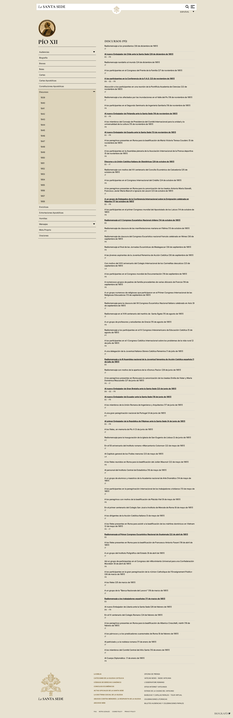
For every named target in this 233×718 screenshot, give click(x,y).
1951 (42, 163)
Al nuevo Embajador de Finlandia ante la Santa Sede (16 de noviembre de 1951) (140, 113)
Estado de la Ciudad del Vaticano (159, 691)
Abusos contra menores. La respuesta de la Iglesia (117, 699)
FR (110, 57)
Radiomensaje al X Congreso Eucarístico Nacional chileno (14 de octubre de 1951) (142, 220)
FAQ (95, 711)
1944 (43, 125)
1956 (43, 190)
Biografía (223, 713)
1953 (43, 174)
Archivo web (99, 703)
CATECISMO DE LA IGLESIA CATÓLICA (109, 678)
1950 (43, 157)
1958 (43, 201)
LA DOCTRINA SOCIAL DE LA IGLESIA (108, 695)
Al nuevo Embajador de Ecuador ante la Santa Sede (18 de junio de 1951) (137, 397)
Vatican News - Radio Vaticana (157, 678)
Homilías (43, 218)
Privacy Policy (130, 711)
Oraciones (43, 235)
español (185, 12)
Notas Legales (104, 711)
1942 (43, 114)
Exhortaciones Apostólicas (51, 212)
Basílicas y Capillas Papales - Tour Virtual (163, 695)
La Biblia (97, 674)
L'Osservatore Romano (154, 682)
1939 (43, 97)
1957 (43, 196)
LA (105, 269)
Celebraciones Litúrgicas (155, 699)
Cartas (42, 75)
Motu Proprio (45, 230)
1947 (43, 141)
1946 (43, 136)
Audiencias (44, 52)
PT (105, 231)
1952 (43, 168)
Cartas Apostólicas (47, 80)
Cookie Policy (117, 711)
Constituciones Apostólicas (51, 86)
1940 (43, 103)
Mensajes (43, 224)
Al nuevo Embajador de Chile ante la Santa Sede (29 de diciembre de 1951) (138, 54)
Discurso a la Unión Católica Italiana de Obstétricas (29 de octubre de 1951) (139, 161)
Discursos (43, 92)
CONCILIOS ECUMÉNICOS (104, 686)
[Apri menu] (192, 7)
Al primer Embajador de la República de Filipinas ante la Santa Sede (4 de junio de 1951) (144, 421)
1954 (43, 179)
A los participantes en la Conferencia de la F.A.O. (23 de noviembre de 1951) (139, 78)
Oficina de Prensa (152, 674)
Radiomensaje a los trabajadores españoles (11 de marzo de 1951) (134, 598)
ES (105, 57)
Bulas (41, 69)
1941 (43, 108)
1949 (43, 152)
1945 (43, 130)
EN (105, 81)
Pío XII (48, 42)
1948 (43, 146)
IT (105, 49)
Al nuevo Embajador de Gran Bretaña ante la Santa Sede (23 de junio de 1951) (140, 388)
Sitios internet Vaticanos (155, 687)
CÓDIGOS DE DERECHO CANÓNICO (107, 682)
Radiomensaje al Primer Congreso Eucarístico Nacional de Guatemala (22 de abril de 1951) (146, 534)
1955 (43, 185)
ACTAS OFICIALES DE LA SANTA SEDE (109, 691)
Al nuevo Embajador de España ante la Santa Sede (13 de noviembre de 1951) (140, 132)
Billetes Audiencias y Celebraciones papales (164, 703)
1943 (43, 119)
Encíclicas (43, 207)
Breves (42, 63)
